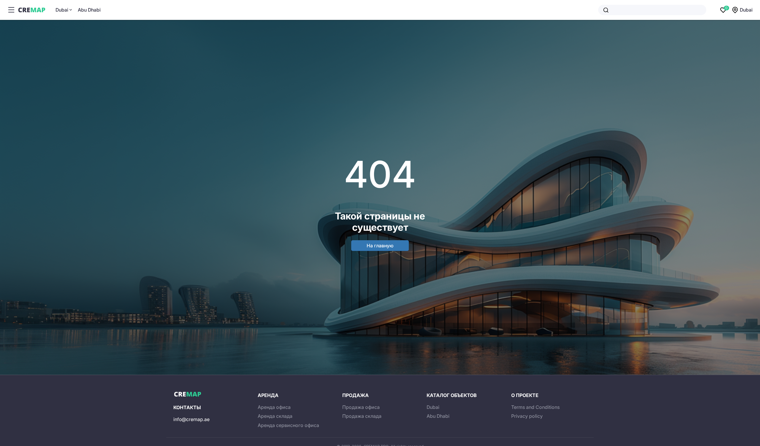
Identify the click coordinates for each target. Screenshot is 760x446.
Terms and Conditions (535, 407)
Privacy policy (527, 416)
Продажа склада (361, 416)
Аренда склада (275, 416)
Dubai (62, 10)
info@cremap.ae (191, 419)
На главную (380, 246)
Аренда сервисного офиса (288, 425)
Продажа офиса (361, 407)
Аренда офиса (274, 407)
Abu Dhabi (89, 10)
